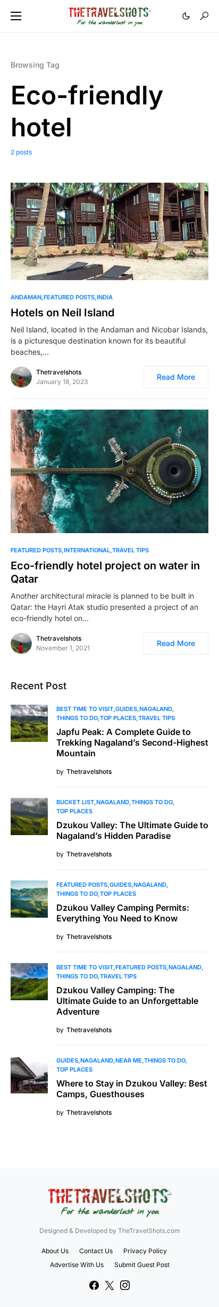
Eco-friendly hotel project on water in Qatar (105, 572)
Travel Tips (130, 550)
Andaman (26, 297)
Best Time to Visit (84, 709)
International (87, 550)
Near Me (128, 1060)
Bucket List (75, 802)
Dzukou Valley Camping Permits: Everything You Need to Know (122, 913)
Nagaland (155, 709)
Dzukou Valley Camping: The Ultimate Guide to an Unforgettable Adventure (127, 1001)
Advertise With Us (77, 1265)
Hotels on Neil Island (62, 312)
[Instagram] (125, 1285)
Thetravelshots (58, 372)
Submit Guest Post (142, 1265)
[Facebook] (94, 1285)
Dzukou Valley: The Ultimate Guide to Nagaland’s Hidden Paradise (132, 830)
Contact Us (96, 1251)
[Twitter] (109, 1285)
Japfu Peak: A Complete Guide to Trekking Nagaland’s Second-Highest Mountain (132, 742)
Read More (176, 376)
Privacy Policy (145, 1251)
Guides (126, 709)
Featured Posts (69, 297)
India (105, 297)
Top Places (118, 718)
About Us (55, 1251)
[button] (16, 16)
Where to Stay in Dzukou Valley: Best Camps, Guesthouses (131, 1088)
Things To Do (77, 718)
